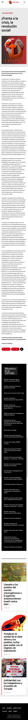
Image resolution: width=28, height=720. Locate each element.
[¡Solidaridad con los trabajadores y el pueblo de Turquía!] (14, 668)
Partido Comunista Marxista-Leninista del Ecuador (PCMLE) (13, 478)
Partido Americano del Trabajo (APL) (13, 531)
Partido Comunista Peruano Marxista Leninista (12, 387)
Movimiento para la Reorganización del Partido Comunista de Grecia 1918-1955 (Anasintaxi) (13, 422)
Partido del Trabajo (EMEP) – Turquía (12, 443)
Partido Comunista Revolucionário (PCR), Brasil (12, 512)
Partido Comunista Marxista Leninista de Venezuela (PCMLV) (14, 436)
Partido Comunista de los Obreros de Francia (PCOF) (12, 380)
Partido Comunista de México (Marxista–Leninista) (13, 465)
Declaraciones (7, 13)
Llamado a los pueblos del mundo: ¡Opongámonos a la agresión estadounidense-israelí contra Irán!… (13, 594)
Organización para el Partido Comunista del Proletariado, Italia (12, 450)
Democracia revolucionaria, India (14, 393)
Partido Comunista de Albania (13, 547)
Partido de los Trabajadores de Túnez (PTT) (13, 471)
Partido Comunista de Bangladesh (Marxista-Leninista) (14, 524)
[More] (21, 349)
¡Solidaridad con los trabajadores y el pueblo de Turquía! (13, 684)
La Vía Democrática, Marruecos (13, 484)
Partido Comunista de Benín (12, 518)
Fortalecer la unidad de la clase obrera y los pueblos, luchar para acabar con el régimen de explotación (13, 642)
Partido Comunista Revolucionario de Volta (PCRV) (13, 399)
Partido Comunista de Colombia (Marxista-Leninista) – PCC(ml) (13, 505)
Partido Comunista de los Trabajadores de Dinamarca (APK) (12, 491)
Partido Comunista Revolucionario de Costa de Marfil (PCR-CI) (12, 406)
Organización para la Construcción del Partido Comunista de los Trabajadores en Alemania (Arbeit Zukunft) (13, 539)
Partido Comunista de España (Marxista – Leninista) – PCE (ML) (14, 458)
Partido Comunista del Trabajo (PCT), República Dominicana (13, 498)
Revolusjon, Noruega (10, 430)
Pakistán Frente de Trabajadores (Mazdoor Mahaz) (14, 414)
